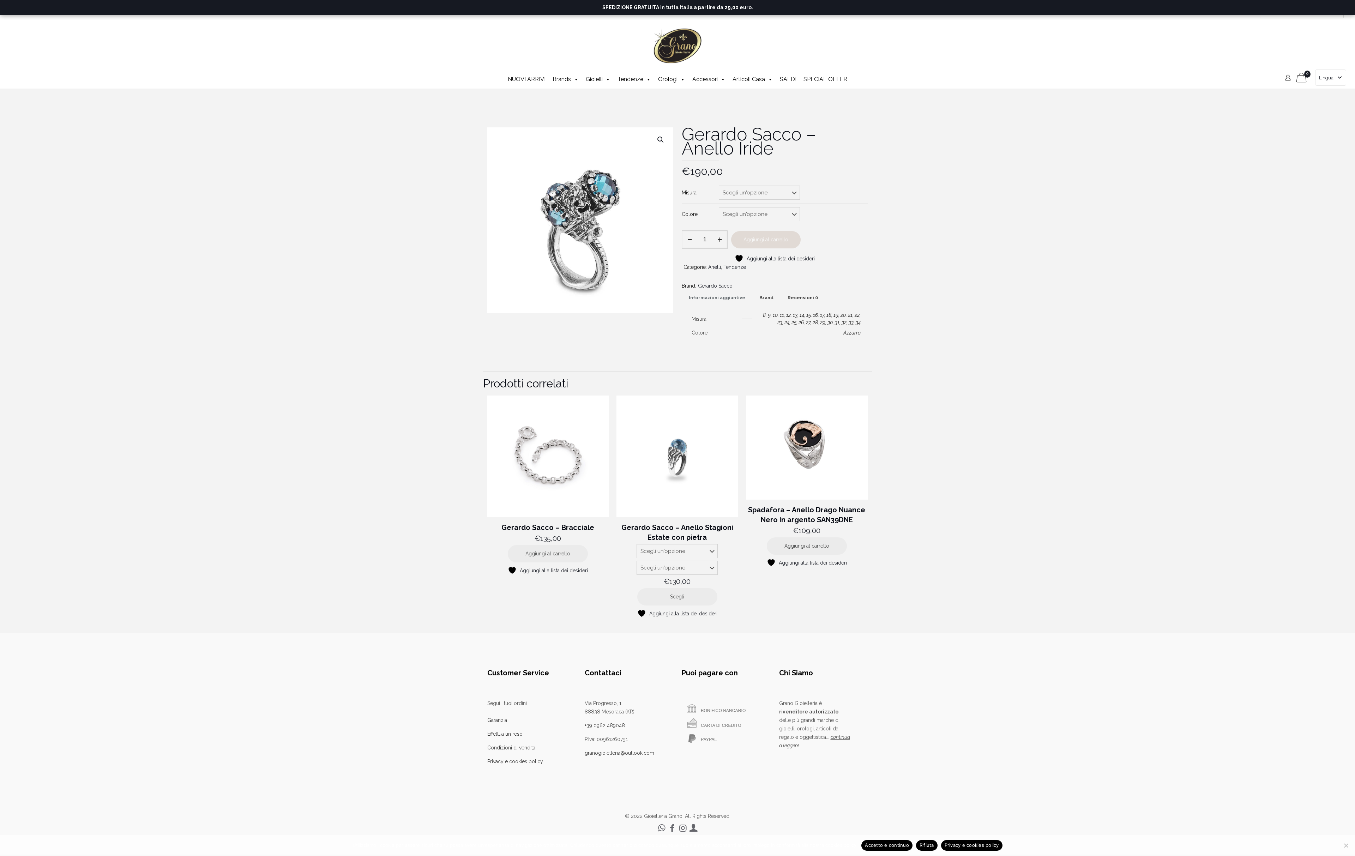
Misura (689, 192)
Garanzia (497, 720)
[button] (661, 140)
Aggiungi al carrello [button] (547, 553)
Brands (562, 79)
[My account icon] (693, 828)
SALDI (788, 79)
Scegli (677, 596)
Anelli (714, 267)
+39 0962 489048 (605, 725)
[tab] (717, 298)
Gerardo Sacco (715, 286)
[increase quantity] (719, 239)
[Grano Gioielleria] (677, 46)
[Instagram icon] (683, 828)
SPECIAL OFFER (825, 79)
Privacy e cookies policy (515, 761)
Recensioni (803, 297)
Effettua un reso (505, 734)
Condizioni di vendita (511, 747)
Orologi (668, 79)
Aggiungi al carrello (765, 239)
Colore (690, 214)
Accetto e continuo (887, 845)
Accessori (705, 79)
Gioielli (594, 79)
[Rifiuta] (1346, 845)
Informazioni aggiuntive (717, 297)
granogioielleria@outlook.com (619, 753)
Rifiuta (927, 845)
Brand (766, 297)
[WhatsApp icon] (661, 828)
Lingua (1326, 77)
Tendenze (630, 79)
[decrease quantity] (689, 239)
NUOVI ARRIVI (527, 79)
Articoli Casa (749, 79)
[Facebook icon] (672, 828)
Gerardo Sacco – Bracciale (547, 527)
